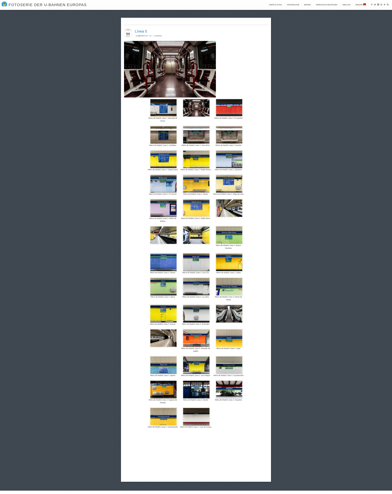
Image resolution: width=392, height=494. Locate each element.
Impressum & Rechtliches (326, 5)
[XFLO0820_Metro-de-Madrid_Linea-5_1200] (196, 235)
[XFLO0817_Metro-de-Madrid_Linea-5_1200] (163, 235)
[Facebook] (371, 5)
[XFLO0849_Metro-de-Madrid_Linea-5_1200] (163, 338)
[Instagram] (378, 5)
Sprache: (359, 5)
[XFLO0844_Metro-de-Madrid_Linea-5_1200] (229, 313)
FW (150, 36)
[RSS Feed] (387, 5)
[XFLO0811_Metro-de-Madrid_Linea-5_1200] (229, 208)
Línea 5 (141, 31)
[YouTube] (381, 5)
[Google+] (384, 5)
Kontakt (307, 5)
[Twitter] (375, 5)
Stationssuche (293, 5)
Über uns (346, 5)
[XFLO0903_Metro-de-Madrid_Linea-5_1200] (196, 107)
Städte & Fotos (275, 5)
